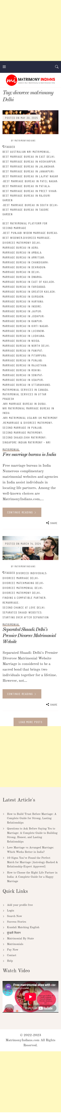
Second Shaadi (13, 437)
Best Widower (12, 238)
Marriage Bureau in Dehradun (24, 267)
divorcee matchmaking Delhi (23, 583)
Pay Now (12, 949)
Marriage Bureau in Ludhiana (23, 336)
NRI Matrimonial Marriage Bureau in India (28, 410)
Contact (11, 955)
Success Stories (16, 921)
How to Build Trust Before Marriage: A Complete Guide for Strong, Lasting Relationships (31, 818)
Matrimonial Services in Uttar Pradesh (24, 396)
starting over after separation (26, 617)
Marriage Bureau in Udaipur (23, 380)
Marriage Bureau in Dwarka (22, 277)
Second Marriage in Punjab (22, 427)
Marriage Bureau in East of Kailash (28, 282)
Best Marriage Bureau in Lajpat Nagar (30, 176)
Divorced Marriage (36, 238)
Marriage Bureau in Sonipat (22, 375)
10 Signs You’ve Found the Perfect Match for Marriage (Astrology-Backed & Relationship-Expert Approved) (32, 862)
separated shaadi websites (22, 612)
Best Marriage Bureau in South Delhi (30, 205)
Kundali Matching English (23, 927)
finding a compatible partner (24, 597)
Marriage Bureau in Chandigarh (25, 262)
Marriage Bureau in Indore (22, 306)
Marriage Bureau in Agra (20, 247)
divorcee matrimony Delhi (21, 242)
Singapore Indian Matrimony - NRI (27, 442)
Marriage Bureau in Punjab (22, 360)
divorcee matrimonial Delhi (22, 588)
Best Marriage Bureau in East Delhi (28, 156)
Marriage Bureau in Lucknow (23, 331)
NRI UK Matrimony (45, 418)
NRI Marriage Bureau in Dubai (24, 403)
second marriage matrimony (22, 432)
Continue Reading (20, 512)
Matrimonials (15, 944)
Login (10, 910)
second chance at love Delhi (24, 607)
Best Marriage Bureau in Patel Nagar (30, 181)
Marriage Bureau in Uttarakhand (26, 385)
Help (10, 961)
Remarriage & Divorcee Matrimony (27, 422)
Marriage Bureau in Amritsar (23, 257)
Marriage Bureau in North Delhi (26, 345)
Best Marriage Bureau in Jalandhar (28, 166)
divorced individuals (31, 573)
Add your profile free (20, 905)
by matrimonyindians (23, 140)
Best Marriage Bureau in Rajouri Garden (26, 198)
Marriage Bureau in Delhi (21, 272)
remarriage (11, 602)
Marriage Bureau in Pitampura (24, 355)
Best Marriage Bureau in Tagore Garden (26, 212)
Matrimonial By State (20, 938)
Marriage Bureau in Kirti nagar (25, 326)
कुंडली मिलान (14, 933)
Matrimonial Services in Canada (25, 389)
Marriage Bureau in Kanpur (22, 321)
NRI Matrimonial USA (17, 418)
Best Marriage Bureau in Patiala (26, 186)
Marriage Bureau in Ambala (22, 252)
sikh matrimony (35, 437)
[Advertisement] (30, 30)
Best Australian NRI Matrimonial (26, 151)
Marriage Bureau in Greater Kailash (29, 291)
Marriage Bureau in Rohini (22, 370)
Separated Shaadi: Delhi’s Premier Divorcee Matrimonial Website (29, 635)
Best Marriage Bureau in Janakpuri (28, 171)
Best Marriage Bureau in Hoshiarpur (29, 161)
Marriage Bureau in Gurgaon (23, 296)
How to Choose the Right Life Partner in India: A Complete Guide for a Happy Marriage (32, 877)
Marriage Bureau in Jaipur (22, 311)
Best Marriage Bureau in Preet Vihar (29, 191)
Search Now (14, 916)
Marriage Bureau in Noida (21, 340)
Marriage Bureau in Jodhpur (23, 316)
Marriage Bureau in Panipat (22, 350)
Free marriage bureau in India (29, 454)
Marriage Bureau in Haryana (23, 301)
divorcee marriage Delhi (20, 578)
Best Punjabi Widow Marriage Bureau (30, 233)
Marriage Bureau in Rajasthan (24, 365)
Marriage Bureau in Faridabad (24, 286)
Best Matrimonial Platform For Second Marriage (25, 225)
